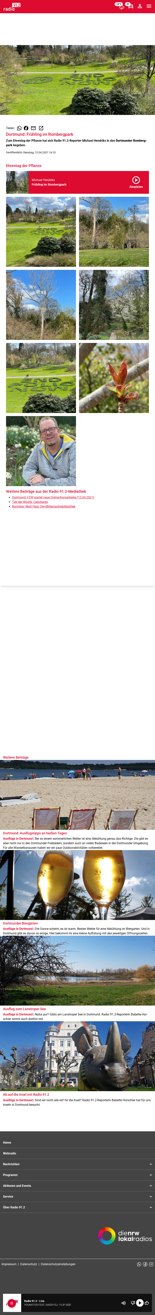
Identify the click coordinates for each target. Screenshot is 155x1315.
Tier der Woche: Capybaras (30, 502)
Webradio (9, 1153)
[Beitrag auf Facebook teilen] (26, 128)
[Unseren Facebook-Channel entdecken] (145, 1264)
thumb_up (146, 1303)
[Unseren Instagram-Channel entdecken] (151, 1264)
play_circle (139, 1302)
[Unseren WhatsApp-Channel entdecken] (139, 1264)
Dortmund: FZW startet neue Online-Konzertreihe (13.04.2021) (53, 497)
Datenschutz (28, 1264)
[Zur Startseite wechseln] (12, 7)
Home (7, 1142)
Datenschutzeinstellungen (58, 1264)
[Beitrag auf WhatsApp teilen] (19, 128)
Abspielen (136, 182)
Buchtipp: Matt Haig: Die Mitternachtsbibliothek (43, 506)
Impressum (9, 1264)
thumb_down (133, 1303)
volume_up (123, 1303)
